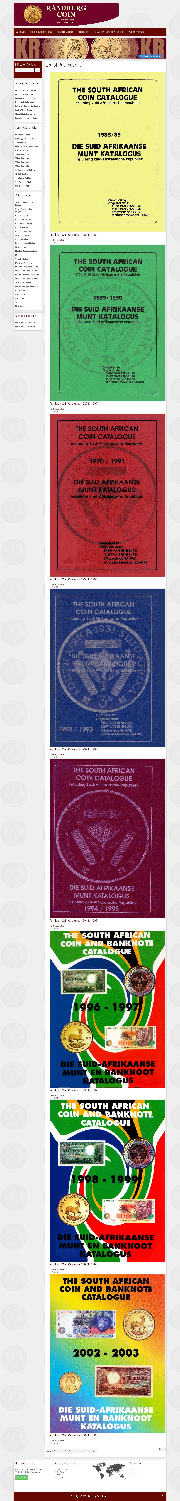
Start (49, 1451)
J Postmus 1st (20, 142)
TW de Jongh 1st (22, 154)
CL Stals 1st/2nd (21, 174)
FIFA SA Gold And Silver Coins (27, 287)
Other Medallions (22, 259)
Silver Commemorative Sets (26, 279)
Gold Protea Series (22, 239)
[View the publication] (108, 152)
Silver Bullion (65, 32)
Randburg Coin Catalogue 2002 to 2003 (73, 1435)
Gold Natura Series (22, 227)
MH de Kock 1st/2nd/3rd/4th (26, 146)
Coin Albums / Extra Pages (25, 90)
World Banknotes (22, 186)
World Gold (19, 298)
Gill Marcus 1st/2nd (23, 182)
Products (83, 32)
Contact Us (137, 32)
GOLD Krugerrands (41, 32)
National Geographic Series (26, 243)
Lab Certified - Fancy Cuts (25, 323)
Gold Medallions (22, 216)
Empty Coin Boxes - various (26, 118)
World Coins (20, 294)
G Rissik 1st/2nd (21, 150)
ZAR (16, 302)
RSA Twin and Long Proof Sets (27, 275)
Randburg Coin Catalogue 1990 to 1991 (73, 579)
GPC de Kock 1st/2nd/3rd (25, 170)
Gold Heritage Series (23, 223)
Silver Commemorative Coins (27, 271)
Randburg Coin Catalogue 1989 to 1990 (73, 404)
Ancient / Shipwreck (23, 283)
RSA (16, 255)
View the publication (57, 240)
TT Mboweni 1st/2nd (23, 178)
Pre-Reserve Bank (22, 135)
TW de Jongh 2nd (22, 158)
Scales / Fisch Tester (23, 110)
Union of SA (20, 290)
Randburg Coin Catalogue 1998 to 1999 (73, 1264)
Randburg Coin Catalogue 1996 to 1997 (73, 1090)
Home (21, 32)
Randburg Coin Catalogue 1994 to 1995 (73, 920)
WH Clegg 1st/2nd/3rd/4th (25, 138)
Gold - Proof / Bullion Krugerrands (23, 210)
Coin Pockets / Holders (24, 94)
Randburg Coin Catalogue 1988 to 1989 (73, 235)
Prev (55, 1451)
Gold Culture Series (23, 219)
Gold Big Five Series (23, 231)
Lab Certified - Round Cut (25, 327)
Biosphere (19, 306)
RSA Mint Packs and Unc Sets (26, 267)
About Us (133, 1470)
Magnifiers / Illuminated (25, 98)
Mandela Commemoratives (26, 251)
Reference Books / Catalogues (27, 106)
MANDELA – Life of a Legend (109, 32)
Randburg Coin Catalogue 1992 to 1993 (73, 749)
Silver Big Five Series (24, 235)
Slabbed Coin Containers (25, 114)
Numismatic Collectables (25, 102)
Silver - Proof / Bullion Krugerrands (24, 203)
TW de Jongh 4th (22, 166)
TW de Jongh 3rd (22, 162)
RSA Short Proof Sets (23, 263)
